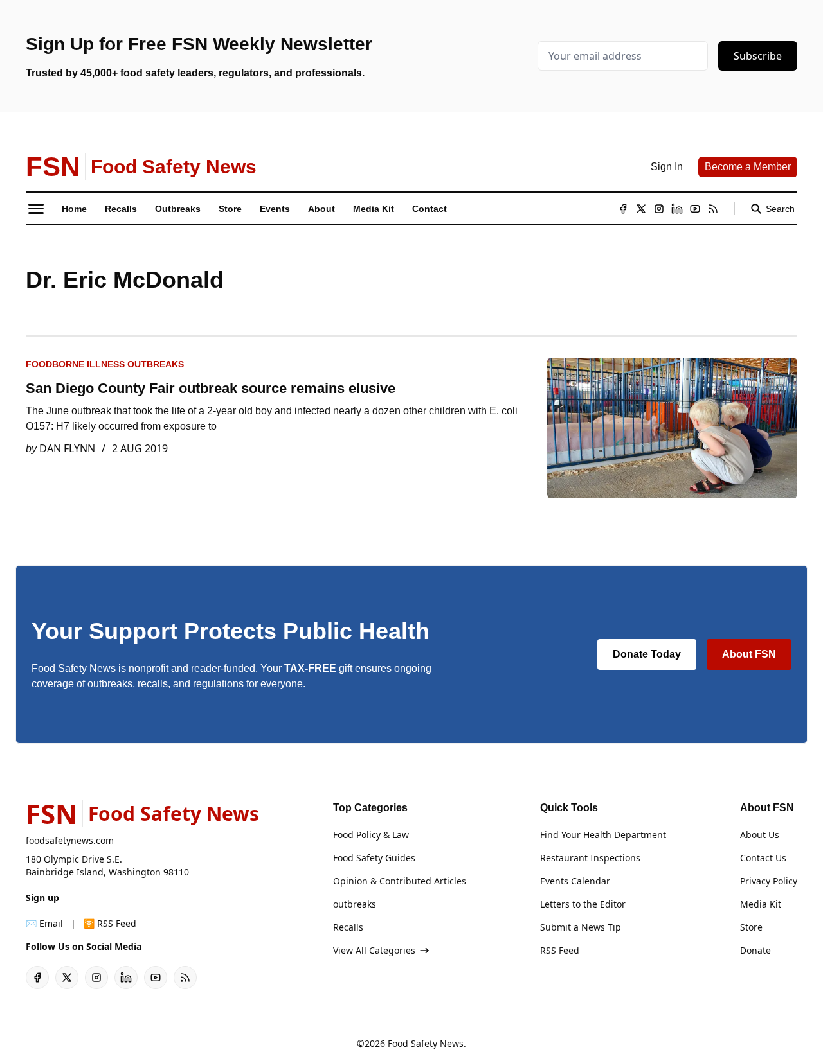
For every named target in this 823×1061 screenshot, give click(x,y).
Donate (755, 950)
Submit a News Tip (580, 927)
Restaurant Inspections (590, 858)
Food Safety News (426, 1043)
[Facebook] (623, 209)
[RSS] (713, 209)
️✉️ (44, 923)
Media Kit (760, 904)
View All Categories (374, 950)
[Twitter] (641, 209)
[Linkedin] (677, 209)
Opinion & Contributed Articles (399, 881)
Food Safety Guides (374, 858)
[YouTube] (695, 209)
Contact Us (763, 858)
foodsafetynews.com (70, 840)
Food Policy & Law (371, 835)
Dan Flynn (67, 448)
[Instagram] (659, 209)
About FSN (749, 654)
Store (751, 927)
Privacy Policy (768, 881)
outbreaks (354, 904)
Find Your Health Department (603, 835)
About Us (759, 835)
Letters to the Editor (583, 904)
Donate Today (647, 654)
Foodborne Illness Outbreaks (105, 364)
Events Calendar (575, 881)
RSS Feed (559, 950)
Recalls (348, 927)
